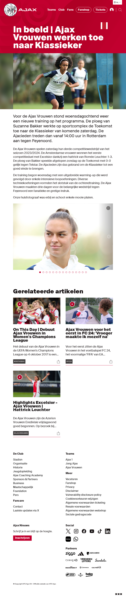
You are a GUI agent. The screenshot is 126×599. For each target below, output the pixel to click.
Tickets (100, 9)
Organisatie (20, 463)
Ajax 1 (69, 459)
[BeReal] (68, 539)
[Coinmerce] (84, 567)
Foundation (20, 491)
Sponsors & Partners (25, 479)
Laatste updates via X (26, 510)
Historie (17, 467)
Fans (70, 9)
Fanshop (83, 9)
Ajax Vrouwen (74, 467)
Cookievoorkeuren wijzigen (82, 498)
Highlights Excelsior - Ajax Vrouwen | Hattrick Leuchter (35, 406)
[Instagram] (76, 531)
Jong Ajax (72, 463)
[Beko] (89, 575)
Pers (16, 495)
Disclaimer (72, 491)
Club (61, 9)
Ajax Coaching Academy (28, 475)
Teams (51, 9)
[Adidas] (81, 554)
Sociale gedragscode (78, 514)
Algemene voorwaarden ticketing (85, 502)
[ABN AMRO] (93, 554)
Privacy (70, 487)
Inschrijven (22, 538)
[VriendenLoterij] (86, 560)
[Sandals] (101, 560)
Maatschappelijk (23, 487)
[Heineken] (80, 575)
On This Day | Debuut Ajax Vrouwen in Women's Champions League (34, 335)
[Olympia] (96, 567)
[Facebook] (84, 531)
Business (18, 483)
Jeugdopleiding (22, 471)
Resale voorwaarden (78, 506)
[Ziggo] (70, 554)
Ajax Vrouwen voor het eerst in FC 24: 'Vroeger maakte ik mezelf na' (89, 333)
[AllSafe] (70, 575)
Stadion (17, 459)
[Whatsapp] (76, 539)
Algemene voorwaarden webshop (86, 510)
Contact (18, 506)
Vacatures (72, 479)
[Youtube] (91, 531)
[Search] (120, 10)
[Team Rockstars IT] (71, 567)
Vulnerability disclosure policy (83, 495)
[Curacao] (72, 560)
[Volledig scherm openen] (111, 105)
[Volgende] (105, 236)
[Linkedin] (107, 531)
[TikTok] (99, 531)
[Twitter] (68, 531)
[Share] (58, 362)
